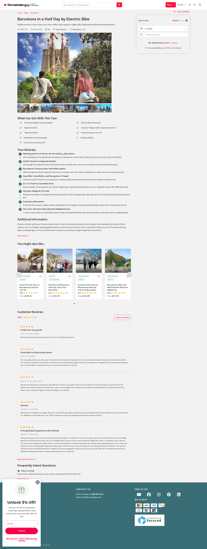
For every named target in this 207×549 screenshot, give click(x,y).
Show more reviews (25, 459)
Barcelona (34, 13)
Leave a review (122, 317)
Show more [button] (21, 235)
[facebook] (149, 495)
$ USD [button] (181, 4)
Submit (21, 530)
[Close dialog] (38, 482)
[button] (200, 4)
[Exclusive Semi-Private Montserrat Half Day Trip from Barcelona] (89, 274)
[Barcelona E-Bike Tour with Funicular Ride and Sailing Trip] (118, 274)
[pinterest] (168, 495)
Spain (26, 13)
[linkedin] (178, 495)
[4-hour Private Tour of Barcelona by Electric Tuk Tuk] (30, 274)
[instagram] (158, 495)
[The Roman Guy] (21, 5)
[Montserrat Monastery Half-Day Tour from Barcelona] (59, 274)
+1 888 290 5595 (96, 494)
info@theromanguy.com (91, 497)
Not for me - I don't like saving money (21, 539)
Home (19, 13)
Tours (169, 5)
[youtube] (139, 495)
